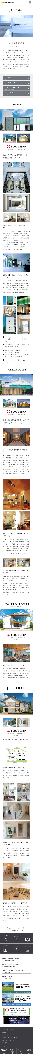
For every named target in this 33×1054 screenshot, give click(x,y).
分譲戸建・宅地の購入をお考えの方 (11, 964)
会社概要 (4, 1032)
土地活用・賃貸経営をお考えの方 (10, 958)
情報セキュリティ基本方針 (8, 1040)
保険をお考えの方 (6, 976)
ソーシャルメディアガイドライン (9, 1037)
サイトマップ (5, 1042)
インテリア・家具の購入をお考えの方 (12, 970)
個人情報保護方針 (6, 1035)
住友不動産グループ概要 (7, 1030)
